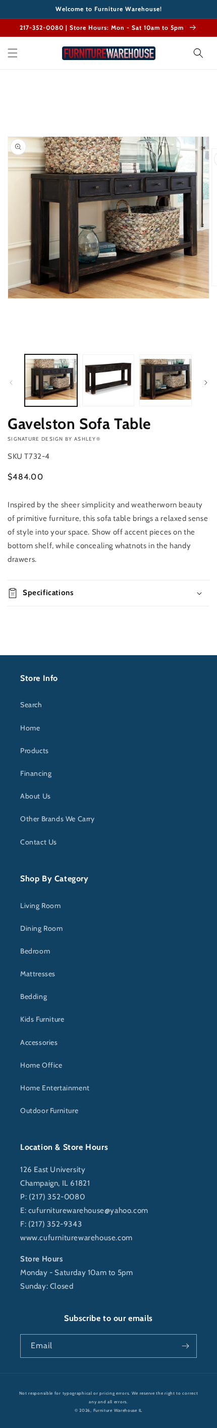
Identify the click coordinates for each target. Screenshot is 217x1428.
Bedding (33, 996)
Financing (35, 773)
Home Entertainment (55, 1087)
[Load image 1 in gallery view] (51, 380)
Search (31, 704)
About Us (35, 796)
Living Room (40, 905)
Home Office (41, 1065)
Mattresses (38, 973)
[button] (13, 53)
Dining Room (41, 928)
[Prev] (11, 383)
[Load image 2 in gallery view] (108, 380)
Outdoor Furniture (49, 1110)
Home (30, 727)
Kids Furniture (42, 1019)
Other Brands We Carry (57, 818)
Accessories (39, 1042)
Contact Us (38, 842)
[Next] (206, 383)
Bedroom (35, 951)
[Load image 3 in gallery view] (165, 380)
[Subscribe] (185, 1346)
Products (34, 750)
